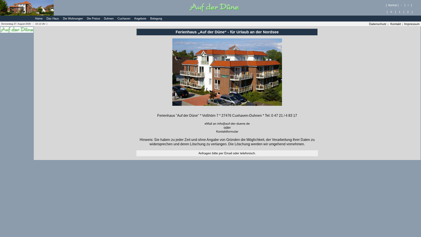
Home (39, 18)
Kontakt (395, 24)
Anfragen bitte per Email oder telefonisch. (227, 153)
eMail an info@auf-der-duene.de (227, 123)
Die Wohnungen (73, 18)
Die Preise (93, 18)
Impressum (412, 24)
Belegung (156, 18)
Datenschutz (377, 24)
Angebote (140, 18)
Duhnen (109, 18)
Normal (392, 5)
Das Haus (52, 18)
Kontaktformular (227, 131)
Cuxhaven (124, 18)
